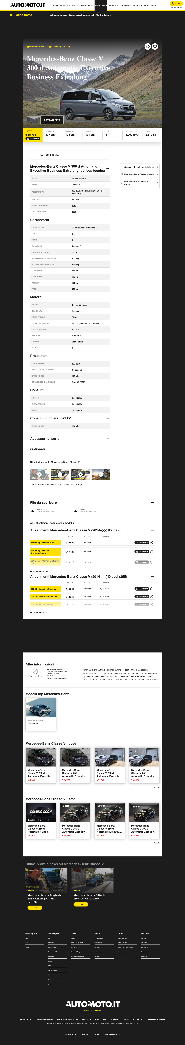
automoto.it (70, 1034)
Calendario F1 (52, 943)
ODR (97, 1019)
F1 (49, 938)
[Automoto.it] (27, 5)
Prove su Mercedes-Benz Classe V (137, 676)
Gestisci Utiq (138, 1019)
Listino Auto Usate (123, 943)
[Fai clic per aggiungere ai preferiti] (155, 46)
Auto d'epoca (144, 947)
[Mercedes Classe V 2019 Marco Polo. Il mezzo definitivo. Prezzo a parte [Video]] (101, 474)
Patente (97, 956)
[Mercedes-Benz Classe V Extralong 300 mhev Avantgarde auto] (151, 551)
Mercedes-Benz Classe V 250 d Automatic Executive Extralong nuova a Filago (109, 776)
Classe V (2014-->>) (60, 46)
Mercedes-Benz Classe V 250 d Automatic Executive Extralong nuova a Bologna (40, 776)
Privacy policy (26, 1019)
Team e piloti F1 (52, 952)
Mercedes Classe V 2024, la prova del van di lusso (89, 896)
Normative (97, 947)
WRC (49, 979)
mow (97, 1034)
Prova (77, 890)
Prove (26, 943)
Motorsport (53, 933)
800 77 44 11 (51, 676)
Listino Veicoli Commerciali (125, 947)
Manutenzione (98, 943)
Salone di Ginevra (76, 947)
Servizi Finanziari (149, 673)
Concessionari (145, 952)
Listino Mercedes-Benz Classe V (98, 679)
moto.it (85, 1034)
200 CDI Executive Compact (43, 589)
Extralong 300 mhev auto (42, 542)
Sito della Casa (131, 673)
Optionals (38, 449)
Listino (121, 933)
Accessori (143, 670)
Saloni (74, 933)
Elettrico (27, 947)
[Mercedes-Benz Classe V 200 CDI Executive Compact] (151, 589)
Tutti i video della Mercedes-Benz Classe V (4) (56, 484)
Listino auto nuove (58, 14)
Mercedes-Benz (36, 46)
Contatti (125, 1019)
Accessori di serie (44, 438)
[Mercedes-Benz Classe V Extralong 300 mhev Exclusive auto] (151, 562)
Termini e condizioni (44, 1019)
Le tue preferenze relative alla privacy (42, 1043)
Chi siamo (114, 1019)
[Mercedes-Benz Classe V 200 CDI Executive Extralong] (151, 596)
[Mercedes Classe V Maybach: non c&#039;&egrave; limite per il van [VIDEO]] (46, 880)
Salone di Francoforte (77, 943)
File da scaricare (43, 502)
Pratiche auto (98, 952)
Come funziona (99, 938)
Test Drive (130, 670)
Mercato (145, 933)
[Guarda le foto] (33, 120)
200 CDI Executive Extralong (44, 596)
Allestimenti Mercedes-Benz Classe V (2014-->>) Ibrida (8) (76, 530)
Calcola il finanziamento (135, 167)
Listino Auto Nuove (123, 938)
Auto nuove (144, 938)
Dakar (50, 961)
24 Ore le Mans (52, 970)
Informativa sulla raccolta (12, 1043)
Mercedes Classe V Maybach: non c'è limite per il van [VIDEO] (44, 898)
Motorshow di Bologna (77, 956)
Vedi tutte (157, 787)
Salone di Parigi (75, 952)
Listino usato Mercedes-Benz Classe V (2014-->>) (138, 679)
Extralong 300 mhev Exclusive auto (45, 562)
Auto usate (144, 943)
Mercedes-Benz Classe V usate (139, 174)
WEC (49, 975)
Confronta (34, 139)
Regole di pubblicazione (67, 1019)
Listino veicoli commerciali (81, 14)
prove (31, 890)
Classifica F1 (52, 947)
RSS (104, 1019)
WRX (49, 984)
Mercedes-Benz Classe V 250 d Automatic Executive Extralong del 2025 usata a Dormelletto (74, 832)
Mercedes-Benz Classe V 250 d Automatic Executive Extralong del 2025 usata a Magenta (109, 832)
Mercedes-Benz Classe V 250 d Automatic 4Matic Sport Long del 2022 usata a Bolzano (39, 832)
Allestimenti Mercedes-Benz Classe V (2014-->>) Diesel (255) (78, 576)
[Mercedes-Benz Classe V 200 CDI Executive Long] (151, 604)
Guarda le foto (52, 120)
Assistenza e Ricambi (110, 673)
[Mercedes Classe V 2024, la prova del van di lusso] (60, 474)
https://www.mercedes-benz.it (56, 678)
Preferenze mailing (156, 1019)
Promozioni (144, 956)
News (26, 938)
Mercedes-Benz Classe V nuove (136, 183)
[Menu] (4, 5)
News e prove (31, 933)
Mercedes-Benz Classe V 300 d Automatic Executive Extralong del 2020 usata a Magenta (143, 832)
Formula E (51, 956)
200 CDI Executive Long (42, 604)
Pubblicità (86, 1019)
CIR (49, 966)
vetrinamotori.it (112, 1034)
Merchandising (90, 673)
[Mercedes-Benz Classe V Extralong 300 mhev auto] (151, 542)
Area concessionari (176, 7)
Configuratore (114, 670)
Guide (97, 933)
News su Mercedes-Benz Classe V (102, 676)
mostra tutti (37, 571)
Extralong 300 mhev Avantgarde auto (40, 551)
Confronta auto (103, 14)
